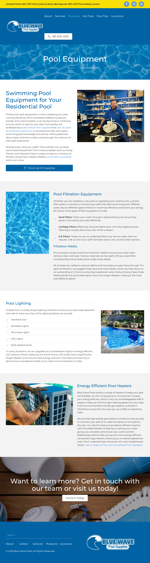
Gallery (23, 543)
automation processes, (59, 156)
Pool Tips (102, 16)
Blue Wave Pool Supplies (36, 127)
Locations (65, 543)
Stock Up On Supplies (41, 168)
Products (51, 543)
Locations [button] (117, 16)
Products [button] (74, 16)
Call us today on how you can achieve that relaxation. (114, 445)
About (10, 543)
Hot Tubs (88, 16)
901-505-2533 (60, 36)
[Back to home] (25, 26)
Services (38, 543)
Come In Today (75, 498)
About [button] (48, 16)
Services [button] (60, 16)
